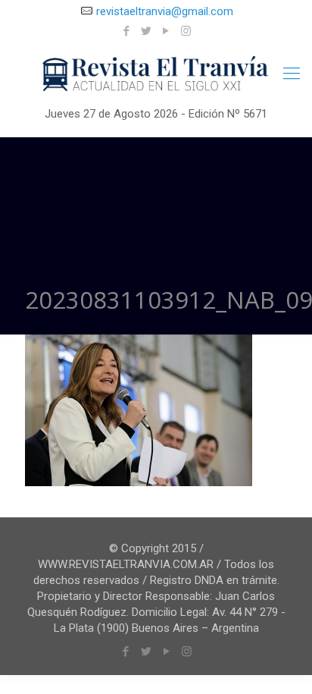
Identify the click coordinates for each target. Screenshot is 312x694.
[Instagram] (186, 31)
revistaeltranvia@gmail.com (164, 11)
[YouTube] (166, 31)
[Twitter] (146, 31)
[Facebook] (127, 31)
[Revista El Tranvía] (156, 75)
